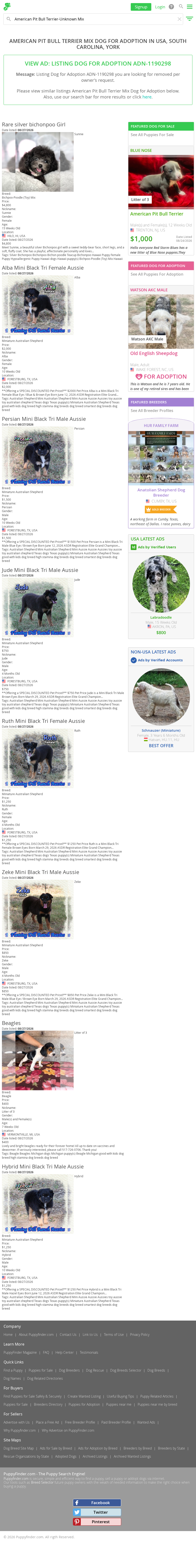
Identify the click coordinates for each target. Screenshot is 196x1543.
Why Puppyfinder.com (20, 1430)
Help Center (64, 1352)
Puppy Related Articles (157, 1396)
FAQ (46, 1352)
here (147, 97)
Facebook (100, 1502)
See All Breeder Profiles (152, 410)
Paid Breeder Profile (116, 1422)
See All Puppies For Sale (152, 134)
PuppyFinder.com (19, 1473)
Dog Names (12, 1378)
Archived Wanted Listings (132, 1456)
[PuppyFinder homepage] (7, 6)
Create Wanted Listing (84, 1396)
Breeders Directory (48, 1404)
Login (160, 7)
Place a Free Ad (47, 1422)
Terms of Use (114, 1334)
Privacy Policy (139, 1334)
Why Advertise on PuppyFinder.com (68, 1430)
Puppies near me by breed (157, 1404)
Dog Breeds (156, 1370)
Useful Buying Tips (120, 1396)
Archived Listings (95, 1456)
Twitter (100, 1512)
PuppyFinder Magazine (20, 1352)
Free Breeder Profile (80, 1422)
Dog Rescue (95, 1370)
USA (4, 236)
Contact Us (68, 1334)
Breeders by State (171, 1448)
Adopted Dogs (65, 1456)
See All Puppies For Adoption (157, 274)
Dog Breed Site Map (19, 1448)
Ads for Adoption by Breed (97, 1448)
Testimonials (89, 1352)
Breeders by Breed (138, 1448)
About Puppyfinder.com (36, 1334)
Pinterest (101, 1521)
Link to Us (90, 1334)
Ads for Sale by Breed (56, 1448)
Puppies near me (118, 1404)
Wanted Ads (146, 1422)
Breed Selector (42, 1482)
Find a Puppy (13, 1370)
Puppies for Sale (41, 1370)
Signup (141, 7)
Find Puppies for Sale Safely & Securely (32, 1396)
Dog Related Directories (45, 1378)
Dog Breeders (69, 1370)
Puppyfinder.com (16, 1478)
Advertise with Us (17, 1422)
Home (8, 1334)
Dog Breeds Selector (125, 1370)
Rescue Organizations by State (26, 1456)
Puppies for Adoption (84, 1404)
